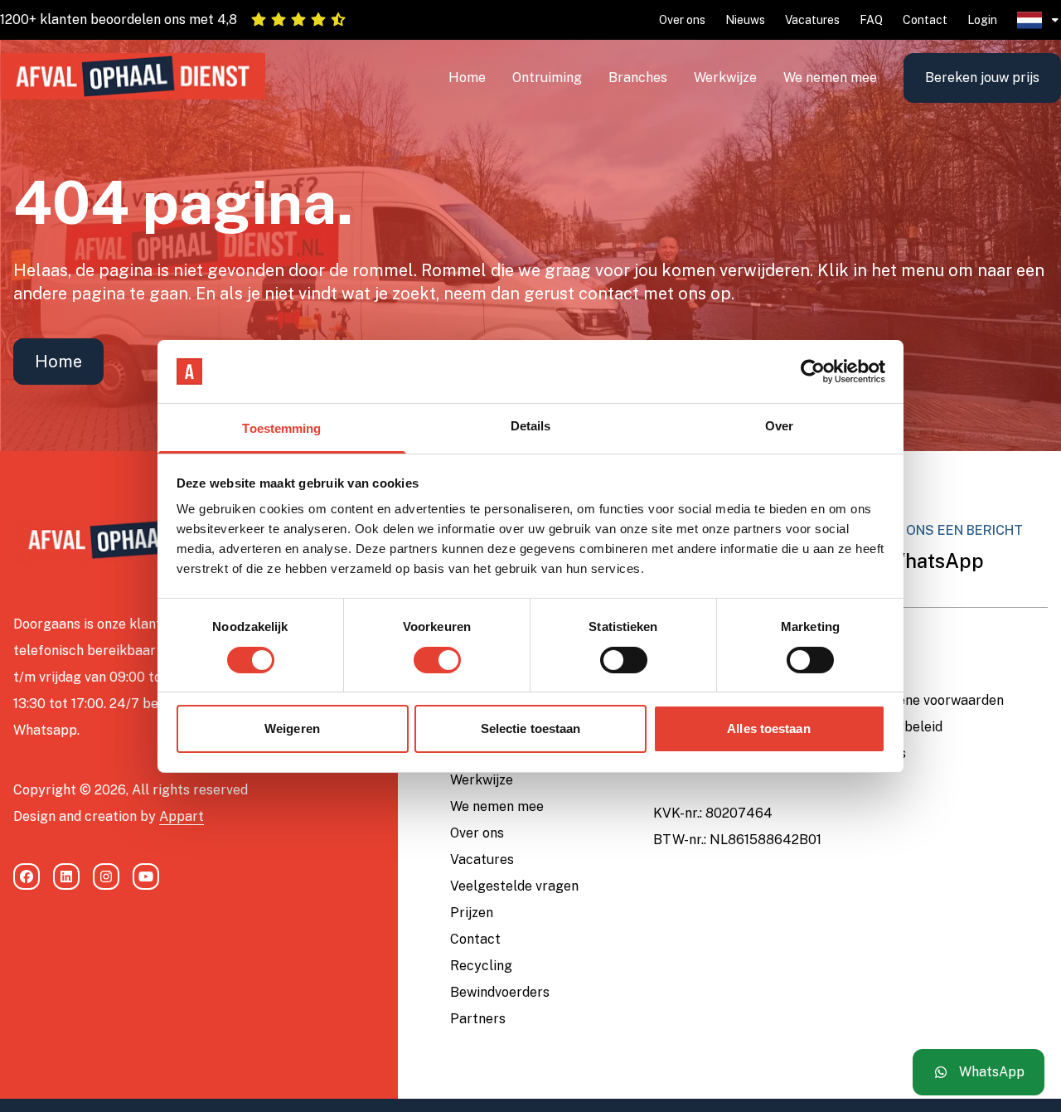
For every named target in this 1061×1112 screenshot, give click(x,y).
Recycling (481, 966)
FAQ (871, 20)
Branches (637, 77)
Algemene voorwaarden (930, 700)
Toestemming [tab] (281, 428)
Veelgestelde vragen (514, 886)
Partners (478, 1019)
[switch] (437, 660)
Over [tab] (779, 426)
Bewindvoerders (500, 992)
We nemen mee (830, 77)
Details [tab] (531, 426)
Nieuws (745, 20)
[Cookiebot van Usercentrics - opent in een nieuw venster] (812, 371)
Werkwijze (725, 77)
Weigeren (292, 728)
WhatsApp (933, 560)
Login (982, 20)
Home (467, 77)
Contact (925, 20)
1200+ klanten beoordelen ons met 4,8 (118, 19)
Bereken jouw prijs (982, 77)
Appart (181, 816)
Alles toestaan (768, 728)
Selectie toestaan (531, 728)
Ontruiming (547, 77)
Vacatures (812, 20)
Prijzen (471, 912)
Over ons (682, 20)
